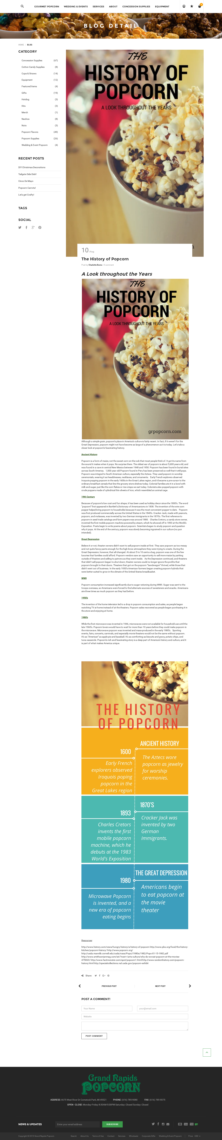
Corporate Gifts (148, 1136)
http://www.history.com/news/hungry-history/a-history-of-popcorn (115, 947)
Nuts (40, 125)
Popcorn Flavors (40, 132)
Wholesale (133, 1136)
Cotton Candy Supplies (40, 67)
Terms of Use (98, 1136)
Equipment (40, 80)
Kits (40, 106)
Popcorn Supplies (40, 138)
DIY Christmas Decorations (31, 167)
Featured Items (40, 86)
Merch (40, 112)
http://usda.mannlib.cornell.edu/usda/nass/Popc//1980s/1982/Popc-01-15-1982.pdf (124, 953)
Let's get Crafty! (26, 194)
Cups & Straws (40, 73)
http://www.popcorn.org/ (120, 950)
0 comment (109, 265)
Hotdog (40, 99)
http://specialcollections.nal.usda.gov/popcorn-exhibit (121, 963)
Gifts (40, 93)
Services (121, 1136)
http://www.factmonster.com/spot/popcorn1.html (116, 960)
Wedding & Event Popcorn (40, 145)
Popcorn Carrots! (27, 188)
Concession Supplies (40, 60)
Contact (110, 1136)
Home (21, 45)
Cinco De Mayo (25, 181)
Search (74, 1136)
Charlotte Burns (96, 265)
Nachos (40, 119)
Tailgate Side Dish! (27, 174)
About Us (84, 1136)
